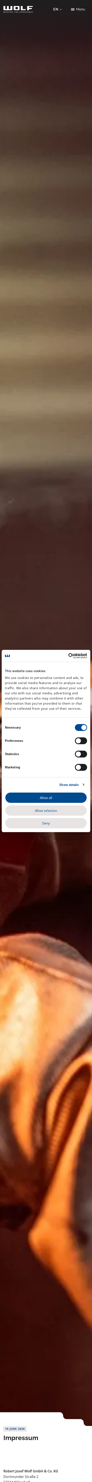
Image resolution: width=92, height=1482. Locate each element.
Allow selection (46, 810)
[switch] (81, 740)
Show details (69, 785)
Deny (46, 823)
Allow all (46, 798)
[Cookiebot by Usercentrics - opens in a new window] (68, 656)
